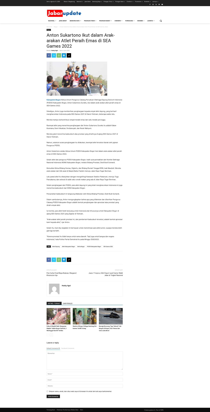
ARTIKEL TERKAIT (54, 303)
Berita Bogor (81, 246)
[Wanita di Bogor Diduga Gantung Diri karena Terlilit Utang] (85, 316)
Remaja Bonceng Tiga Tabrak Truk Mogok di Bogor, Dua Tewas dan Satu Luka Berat (110, 328)
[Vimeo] (159, 4)
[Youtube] (162, 4)
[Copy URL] (69, 55)
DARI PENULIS (67, 303)
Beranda (49, 27)
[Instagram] (153, 4)
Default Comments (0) (53, 348)
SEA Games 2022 (108, 246)
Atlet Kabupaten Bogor (68, 246)
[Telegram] (64, 55)
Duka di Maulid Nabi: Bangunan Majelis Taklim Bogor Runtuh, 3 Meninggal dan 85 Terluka (56, 328)
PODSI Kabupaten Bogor (94, 246)
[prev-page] (48, 335)
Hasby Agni (54, 50)
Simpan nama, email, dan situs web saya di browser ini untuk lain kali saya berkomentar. (80, 391)
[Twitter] (156, 4)
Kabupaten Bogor (53, 100)
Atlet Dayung (56, 246)
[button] (160, 20)
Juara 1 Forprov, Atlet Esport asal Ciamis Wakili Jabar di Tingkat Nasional (106, 274)
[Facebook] (150, 4)
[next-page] (51, 335)
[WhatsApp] (59, 55)
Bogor (56, 27)
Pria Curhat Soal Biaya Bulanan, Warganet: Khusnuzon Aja (62, 274)
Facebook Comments (67, 348)
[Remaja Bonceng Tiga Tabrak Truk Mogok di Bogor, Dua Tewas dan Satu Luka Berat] (111, 316)
